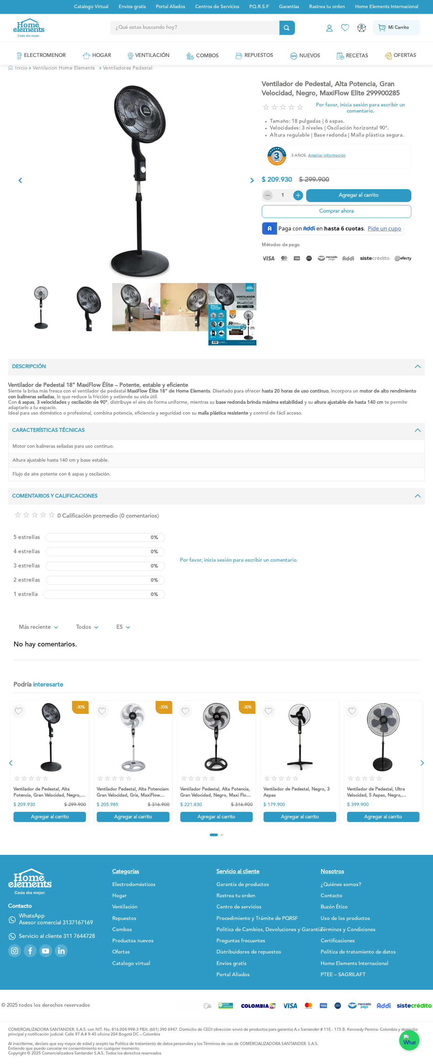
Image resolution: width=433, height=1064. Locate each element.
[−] (266, 195)
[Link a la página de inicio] (17, 68)
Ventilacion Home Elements (64, 68)
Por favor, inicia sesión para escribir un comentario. (360, 108)
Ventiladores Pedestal (128, 68)
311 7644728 (79, 936)
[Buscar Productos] (286, 28)
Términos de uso (218, 1044)
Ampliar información (326, 156)
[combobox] (216, 28)
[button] (11, 763)
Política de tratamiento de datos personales (154, 1044)
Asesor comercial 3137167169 (56, 923)
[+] (299, 195)
